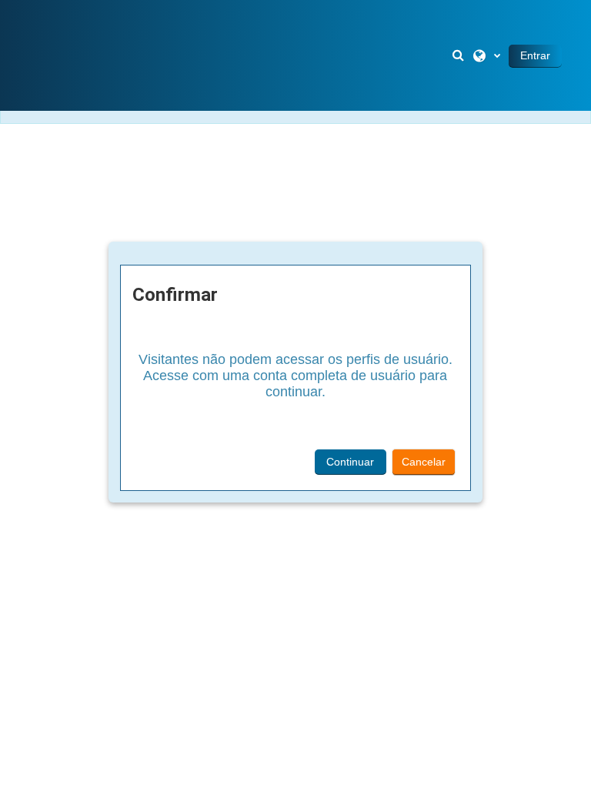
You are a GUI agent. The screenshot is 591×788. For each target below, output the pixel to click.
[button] (459, 55)
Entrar (535, 55)
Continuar (350, 462)
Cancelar (424, 462)
